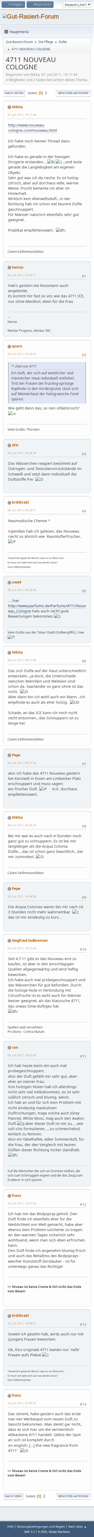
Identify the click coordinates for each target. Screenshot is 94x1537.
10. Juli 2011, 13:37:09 (22, 1203)
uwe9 (16, 582)
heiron (18, 267)
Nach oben (13, 1496)
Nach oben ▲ (77, 1526)
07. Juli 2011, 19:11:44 (22, 115)
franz (16, 1195)
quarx (17, 346)
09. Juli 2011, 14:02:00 (22, 1055)
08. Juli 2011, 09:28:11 (22, 510)
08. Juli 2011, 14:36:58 (22, 896)
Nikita (17, 107)
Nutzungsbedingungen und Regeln (41, 1526)
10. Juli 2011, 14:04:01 (22, 1323)
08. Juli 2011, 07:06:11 (22, 275)
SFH (15, 445)
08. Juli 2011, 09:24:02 (22, 354)
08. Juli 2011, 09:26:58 (22, 453)
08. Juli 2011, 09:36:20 (22, 825)
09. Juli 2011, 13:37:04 (22, 948)
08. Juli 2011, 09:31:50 (22, 763)
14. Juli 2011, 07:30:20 (22, 1403)
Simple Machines (59, 1531)
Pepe (16, 755)
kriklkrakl (20, 502)
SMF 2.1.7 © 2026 (35, 1531)
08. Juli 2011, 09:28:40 (22, 590)
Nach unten (14, 93)
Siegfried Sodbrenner (30, 940)
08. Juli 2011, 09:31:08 (22, 660)
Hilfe (10, 1526)
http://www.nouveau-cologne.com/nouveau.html (32, 128)
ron (15, 1047)
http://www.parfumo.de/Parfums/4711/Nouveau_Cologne (47, 608)
